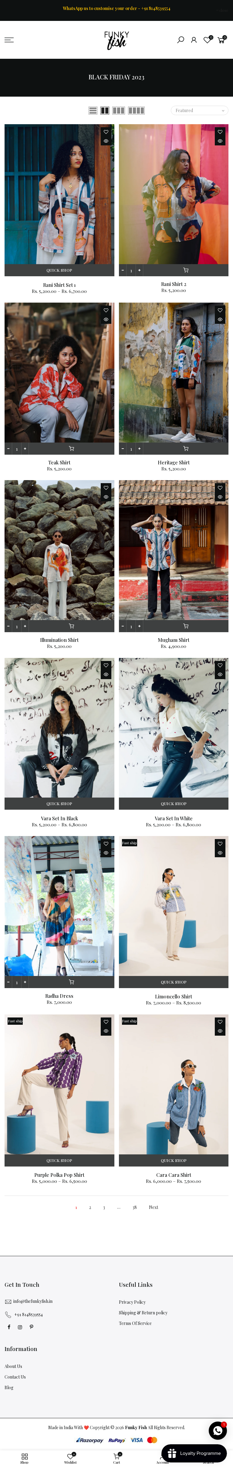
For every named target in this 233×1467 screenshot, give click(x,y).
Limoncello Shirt (173, 996)
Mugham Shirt (173, 640)
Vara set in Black (59, 818)
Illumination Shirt (59, 640)
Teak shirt (59, 462)
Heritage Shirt (174, 462)
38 (135, 1207)
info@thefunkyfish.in (32, 1301)
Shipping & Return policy (143, 1313)
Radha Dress (59, 996)
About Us (13, 1366)
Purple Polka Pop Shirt (59, 1175)
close (12, 10)
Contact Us (15, 1377)
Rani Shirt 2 (173, 284)
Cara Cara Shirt (173, 1175)
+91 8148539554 (28, 1314)
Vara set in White (174, 818)
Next (153, 1207)
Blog (9, 1387)
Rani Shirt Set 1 (59, 285)
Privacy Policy (132, 1302)
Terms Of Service (135, 1323)
